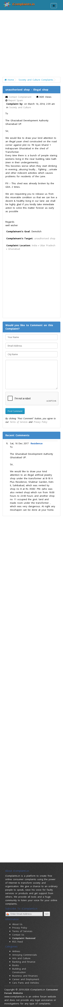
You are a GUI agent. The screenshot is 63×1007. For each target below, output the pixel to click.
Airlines (16, 951)
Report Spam (15, 100)
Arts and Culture (21, 958)
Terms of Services (19, 421)
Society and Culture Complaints (36, 79)
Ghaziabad (14, 248)
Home (10, 79)
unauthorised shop (44, 238)
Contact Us (18, 934)
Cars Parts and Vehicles (25, 982)
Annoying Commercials (24, 954)
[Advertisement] (31, 45)
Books (15, 965)
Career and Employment (25, 979)
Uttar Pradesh (47, 245)
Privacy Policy (40, 421)
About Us (17, 924)
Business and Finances (25, 975)
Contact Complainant (20, 96)
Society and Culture (20, 107)
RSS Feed (17, 941)
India (34, 245)
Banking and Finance (23, 961)
